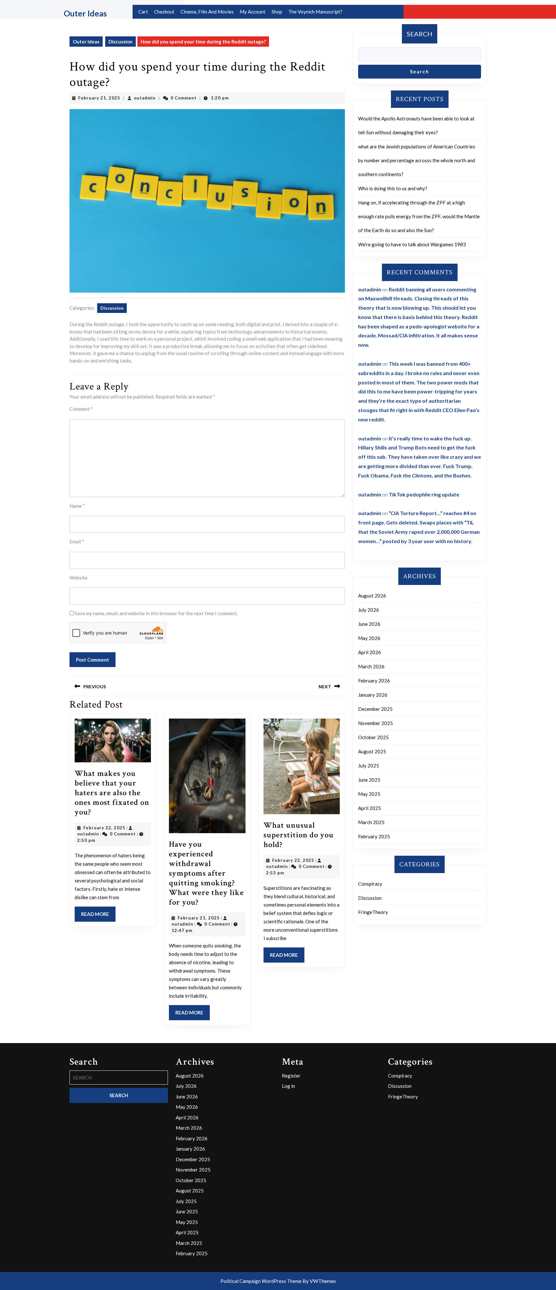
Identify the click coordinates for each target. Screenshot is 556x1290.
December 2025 (375, 709)
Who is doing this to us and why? (392, 188)
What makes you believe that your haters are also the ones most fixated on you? (112, 792)
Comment (81, 409)
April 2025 (369, 808)
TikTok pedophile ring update (424, 494)
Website (79, 577)
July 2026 (368, 610)
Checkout (164, 11)
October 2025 (373, 737)
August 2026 (372, 595)
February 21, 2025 (99, 97)
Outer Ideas (85, 13)
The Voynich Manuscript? (315, 11)
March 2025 (371, 822)
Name (77, 506)
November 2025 (375, 723)
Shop (277, 11)
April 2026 (369, 652)
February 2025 (374, 836)
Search (419, 34)
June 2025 (369, 780)
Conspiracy (370, 884)
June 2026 (369, 624)
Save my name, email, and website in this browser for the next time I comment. (156, 613)
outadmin (145, 97)
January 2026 (372, 695)
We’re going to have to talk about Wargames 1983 (412, 244)
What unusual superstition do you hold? (299, 835)
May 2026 (369, 638)
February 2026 (374, 680)
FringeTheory (373, 912)
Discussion (120, 41)
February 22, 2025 (104, 827)
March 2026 (371, 666)
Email (77, 541)
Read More (98, 916)
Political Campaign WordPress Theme (260, 1281)
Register (291, 1075)
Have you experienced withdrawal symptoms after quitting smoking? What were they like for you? (206, 873)
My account (252, 11)
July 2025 (368, 765)
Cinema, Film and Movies (207, 11)
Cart (143, 11)
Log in (288, 1086)
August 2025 (372, 751)
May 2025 (369, 794)
